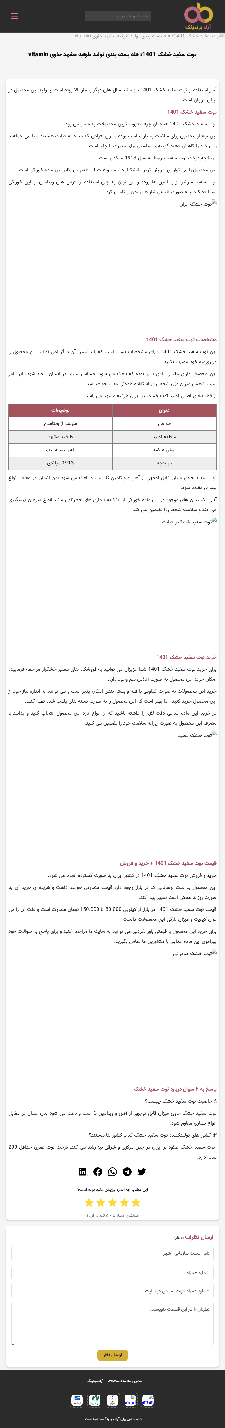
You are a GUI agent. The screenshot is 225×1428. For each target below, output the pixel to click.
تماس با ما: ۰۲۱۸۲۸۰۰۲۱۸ (125, 1381)
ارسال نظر (112, 1355)
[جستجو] (86, 16)
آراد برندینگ (95, 1381)
